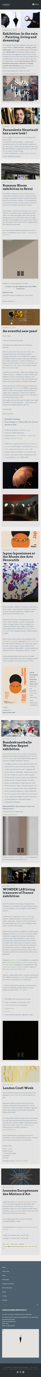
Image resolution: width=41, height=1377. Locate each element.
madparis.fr (7, 710)
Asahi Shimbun (9, 964)
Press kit (7, 1011)
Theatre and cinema (8, 1284)
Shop (3, 1275)
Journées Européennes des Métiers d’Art (20, 1192)
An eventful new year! (20, 331)
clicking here (31, 74)
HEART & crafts (25, 430)
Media (4, 1292)
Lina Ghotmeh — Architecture (26, 435)
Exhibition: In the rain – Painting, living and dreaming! (20, 37)
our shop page (27, 1314)
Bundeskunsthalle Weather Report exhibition (17, 745)
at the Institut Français (27, 1125)
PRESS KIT (24, 457)
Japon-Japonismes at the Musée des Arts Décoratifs (19, 556)
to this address (22, 990)
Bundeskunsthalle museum (14, 754)
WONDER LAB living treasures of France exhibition (19, 892)
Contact (4, 1296)
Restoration (5, 1279)
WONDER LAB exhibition (10, 641)
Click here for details (21, 1161)
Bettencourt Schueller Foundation (13, 967)
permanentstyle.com (9, 1129)
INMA (31, 449)
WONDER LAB (17, 388)
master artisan (31, 211)
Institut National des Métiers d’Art (15, 969)
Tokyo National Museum (14, 962)
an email (13, 365)
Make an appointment (8, 1325)
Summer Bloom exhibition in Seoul (18, 187)
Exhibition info (9, 1008)
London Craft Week (18, 1088)
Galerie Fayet (9, 368)
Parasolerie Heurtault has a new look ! (20, 131)
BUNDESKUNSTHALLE (10, 814)
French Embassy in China (20, 449)
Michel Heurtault (7, 1288)
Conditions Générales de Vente (20, 1369)
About (4, 1267)
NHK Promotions (28, 962)
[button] (20, 1339)
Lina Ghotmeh (20, 934)
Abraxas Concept (16, 438)
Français (4, 1300)
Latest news (5, 1271)
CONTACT (36, 1369)
